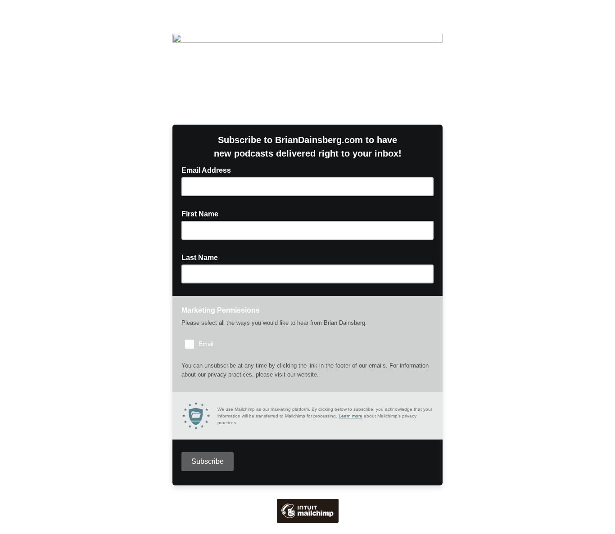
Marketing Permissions (220, 310)
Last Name (202, 257)
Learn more (350, 415)
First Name (202, 213)
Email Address (208, 170)
